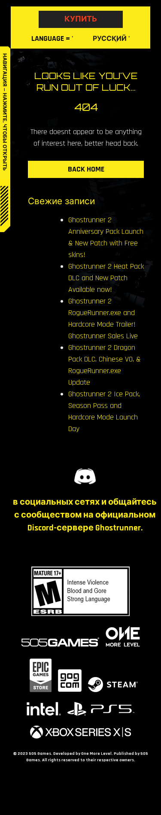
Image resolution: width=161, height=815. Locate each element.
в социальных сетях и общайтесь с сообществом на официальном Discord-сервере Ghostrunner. (85, 514)
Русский (110, 38)
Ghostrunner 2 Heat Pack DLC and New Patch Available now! (106, 277)
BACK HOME (86, 169)
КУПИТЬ (80, 19)
